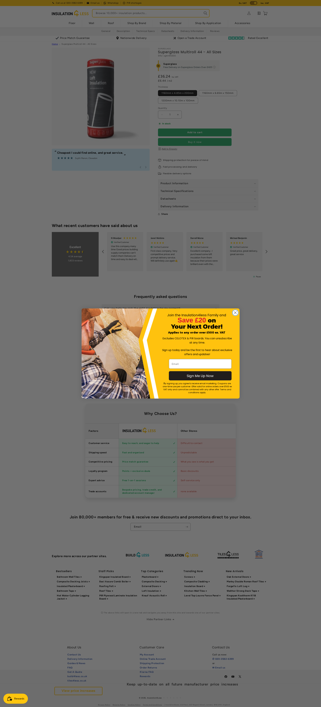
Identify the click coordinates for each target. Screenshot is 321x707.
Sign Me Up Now (200, 376)
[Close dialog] (235, 313)
